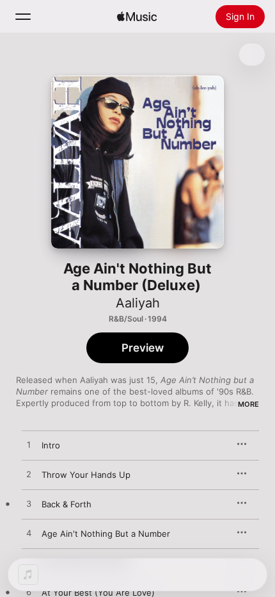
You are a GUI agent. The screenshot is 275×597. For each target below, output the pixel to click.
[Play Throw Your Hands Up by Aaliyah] (29, 474)
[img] (137, 16)
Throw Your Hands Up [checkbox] (86, 475)
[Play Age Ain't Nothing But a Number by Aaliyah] (29, 533)
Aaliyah (138, 303)
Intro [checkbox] (51, 445)
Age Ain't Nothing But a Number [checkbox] (106, 533)
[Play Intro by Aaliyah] (29, 445)
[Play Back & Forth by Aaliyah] (29, 504)
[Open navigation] (23, 17)
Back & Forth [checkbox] (66, 504)
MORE (248, 404)
